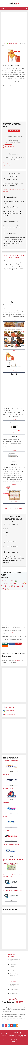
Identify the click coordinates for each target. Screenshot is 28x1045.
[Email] (14, 1025)
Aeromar (6, 774)
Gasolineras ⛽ (7, 586)
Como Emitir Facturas (13, 965)
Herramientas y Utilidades (14, 974)
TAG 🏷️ (6, 589)
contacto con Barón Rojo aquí (9, 632)
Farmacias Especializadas (11, 760)
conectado (18, 660)
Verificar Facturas (9, 710)
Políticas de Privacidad (7, 1040)
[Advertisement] (14, 27)
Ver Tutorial (8, 146)
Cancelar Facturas (10, 714)
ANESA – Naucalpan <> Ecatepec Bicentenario (13, 860)
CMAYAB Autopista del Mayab (12, 890)
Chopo (5, 816)
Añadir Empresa (14, 989)
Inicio (3, 43)
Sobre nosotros (14, 993)
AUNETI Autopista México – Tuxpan (11, 844)
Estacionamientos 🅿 (8, 583)
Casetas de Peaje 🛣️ (9, 580)
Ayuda (7, 164)
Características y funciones (14, 985)
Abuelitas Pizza (8, 788)
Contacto (14, 1041)
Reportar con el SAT (10, 707)
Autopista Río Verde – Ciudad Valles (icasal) (12, 875)
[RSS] (17, 1025)
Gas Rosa (6, 802)
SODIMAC (6, 830)
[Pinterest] (6, 1025)
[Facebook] (3, 1025)
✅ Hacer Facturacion (13, 43)
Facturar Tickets (9, 1032)
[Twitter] (9, 1025)
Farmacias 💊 (21, 583)
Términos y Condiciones (19, 1040)
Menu (2, 8)
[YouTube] (11, 1025)
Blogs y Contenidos (15, 970)
